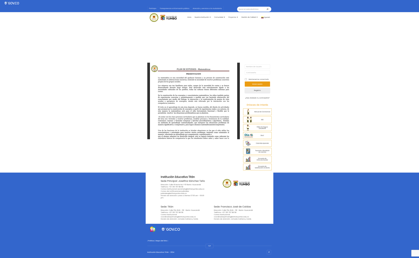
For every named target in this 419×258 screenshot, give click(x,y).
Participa (152, 8)
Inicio (189, 17)
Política (151, 241)
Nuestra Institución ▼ (203, 17)
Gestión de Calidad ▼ (249, 17)
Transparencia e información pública (174, 8)
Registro (257, 90)
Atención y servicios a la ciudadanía (207, 8)
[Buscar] (267, 9)
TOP (209, 246)
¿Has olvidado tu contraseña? (257, 98)
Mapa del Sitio (161, 241)
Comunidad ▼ (219, 17)
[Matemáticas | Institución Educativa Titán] (162, 17)
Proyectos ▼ (233, 17)
